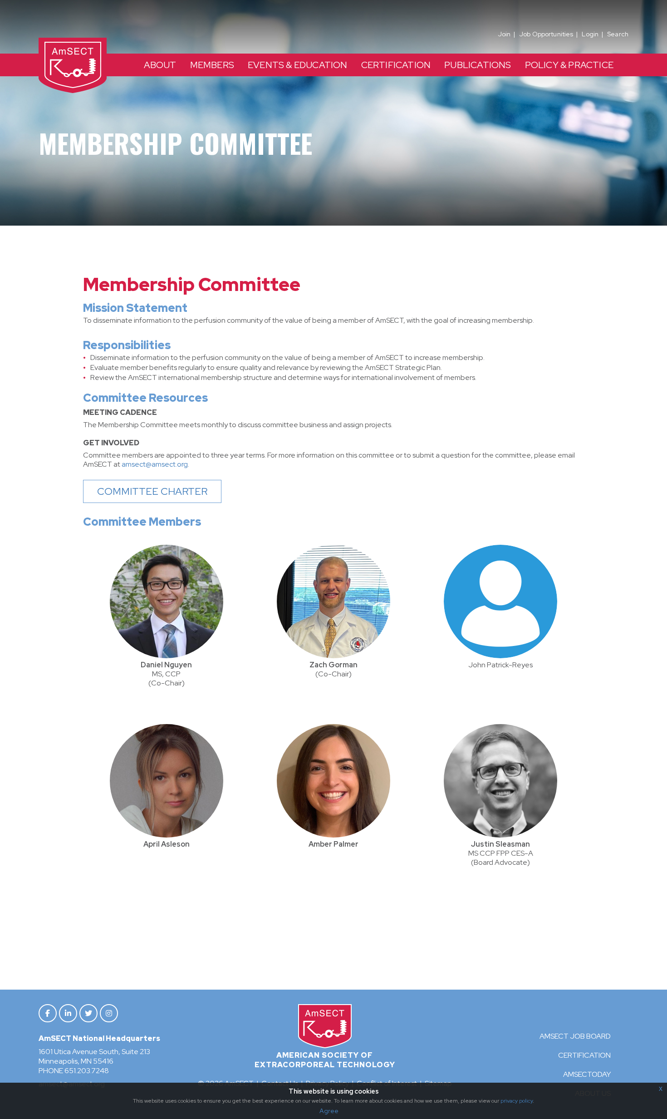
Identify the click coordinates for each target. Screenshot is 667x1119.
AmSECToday (587, 1074)
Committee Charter (152, 491)
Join (504, 34)
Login (590, 34)
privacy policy (516, 1100)
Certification (584, 1055)
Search (617, 34)
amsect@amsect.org (155, 464)
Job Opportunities (546, 34)
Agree (328, 1111)
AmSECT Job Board (575, 1036)
